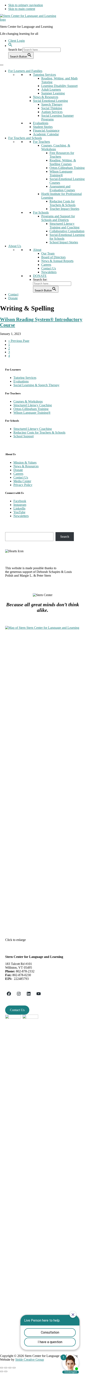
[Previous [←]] (1, 1371)
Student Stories (43, 127)
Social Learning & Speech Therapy (36, 385)
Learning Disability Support (59, 86)
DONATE (40, 276)
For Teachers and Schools (25, 138)
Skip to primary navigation (25, 5)
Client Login (16, 40)
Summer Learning (53, 93)
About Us (14, 246)
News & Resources (45, 97)
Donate (13, 298)
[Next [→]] (5, 1371)
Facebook (19, 501)
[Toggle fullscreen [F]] (10, 1367)
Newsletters (49, 272)
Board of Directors (53, 257)
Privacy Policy (22, 485)
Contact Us (48, 268)
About (37, 249)
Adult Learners (51, 89)
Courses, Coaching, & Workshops (55, 147)
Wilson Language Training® (61, 173)
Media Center (22, 481)
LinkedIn (19, 508)
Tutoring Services (44, 74)
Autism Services (52, 112)
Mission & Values (25, 462)
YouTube (19, 512)
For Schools (41, 212)
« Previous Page (18, 341)
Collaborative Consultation (67, 231)
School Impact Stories (64, 242)
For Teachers (41, 141)
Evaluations (40, 123)
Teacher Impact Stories (64, 208)
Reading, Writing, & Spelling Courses (63, 162)
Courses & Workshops (28, 401)
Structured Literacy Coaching (32, 405)
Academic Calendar (46, 134)
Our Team (47, 253)
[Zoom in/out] (14, 1367)
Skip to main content (21, 9)
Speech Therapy (52, 104)
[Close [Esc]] (1, 1367)
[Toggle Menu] (1, 65)
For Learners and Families (25, 71)
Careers (46, 264)
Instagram (19, 504)
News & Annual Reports (57, 261)
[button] (10, 45)
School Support (23, 436)
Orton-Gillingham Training (67, 168)
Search (64, 536)
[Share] (5, 1367)
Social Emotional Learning (50, 100)
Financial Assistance (46, 130)
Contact (13, 294)
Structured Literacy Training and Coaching (64, 225)
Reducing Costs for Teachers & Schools (63, 203)
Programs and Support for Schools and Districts (58, 218)
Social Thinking (51, 108)
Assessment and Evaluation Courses (62, 188)
